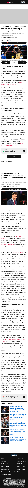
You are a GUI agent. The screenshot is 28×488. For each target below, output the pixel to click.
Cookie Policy (5, 469)
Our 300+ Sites (21, 461)
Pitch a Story (20, 464)
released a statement (7, 244)
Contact (3, 461)
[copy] (10, 40)
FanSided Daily (5, 464)
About (3, 458)
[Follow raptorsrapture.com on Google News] (24, 151)
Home (2, 161)
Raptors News (9, 161)
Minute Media (8, 478)
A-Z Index (20, 472)
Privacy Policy (5, 466)
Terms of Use (21, 466)
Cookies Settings (6, 474)
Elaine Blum (6, 186)
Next (22, 62)
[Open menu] (2, 2)
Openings (20, 458)
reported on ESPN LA (19, 252)
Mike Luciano (6, 37)
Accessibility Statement (8, 472)
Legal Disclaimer (22, 469)
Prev (5, 62)
